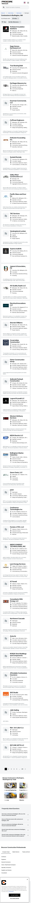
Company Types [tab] (6, 851)
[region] (14, 889)
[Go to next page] (25, 769)
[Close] (27, 879)
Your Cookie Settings (14, 898)
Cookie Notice (11, 891)
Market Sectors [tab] (15, 851)
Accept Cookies (14, 895)
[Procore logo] (7, 2)
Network (5, 3)
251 (22, 769)
